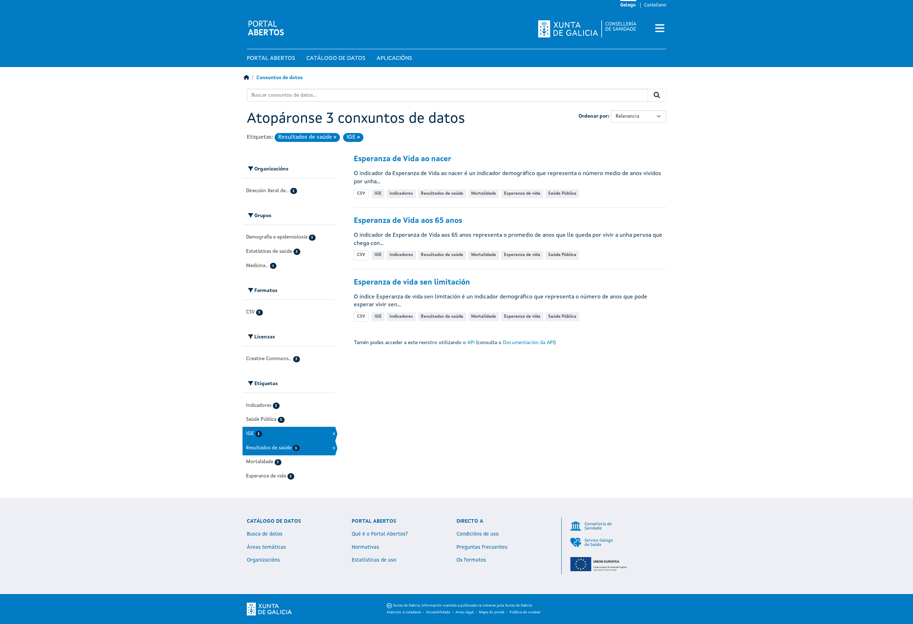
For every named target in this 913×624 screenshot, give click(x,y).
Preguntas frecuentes (481, 547)
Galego (628, 5)
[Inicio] (246, 78)
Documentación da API (528, 342)
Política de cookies (525, 612)
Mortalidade (483, 193)
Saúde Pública (562, 193)
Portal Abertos (271, 58)
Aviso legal (464, 612)
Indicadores (401, 193)
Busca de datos (264, 534)
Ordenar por (593, 116)
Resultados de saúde (442, 193)
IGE (378, 193)
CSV (361, 193)
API (471, 342)
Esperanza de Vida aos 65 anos (408, 221)
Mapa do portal (491, 612)
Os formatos (471, 560)
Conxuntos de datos (279, 78)
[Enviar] (657, 95)
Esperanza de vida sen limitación (412, 282)
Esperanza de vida (522, 193)
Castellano (655, 5)
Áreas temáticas (266, 547)
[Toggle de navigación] (659, 29)
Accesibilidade (438, 612)
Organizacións (263, 560)
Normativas (365, 547)
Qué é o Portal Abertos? (380, 534)
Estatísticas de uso (374, 560)
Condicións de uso (477, 534)
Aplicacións (394, 58)
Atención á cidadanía (404, 612)
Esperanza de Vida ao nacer (402, 159)
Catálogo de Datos (335, 58)
